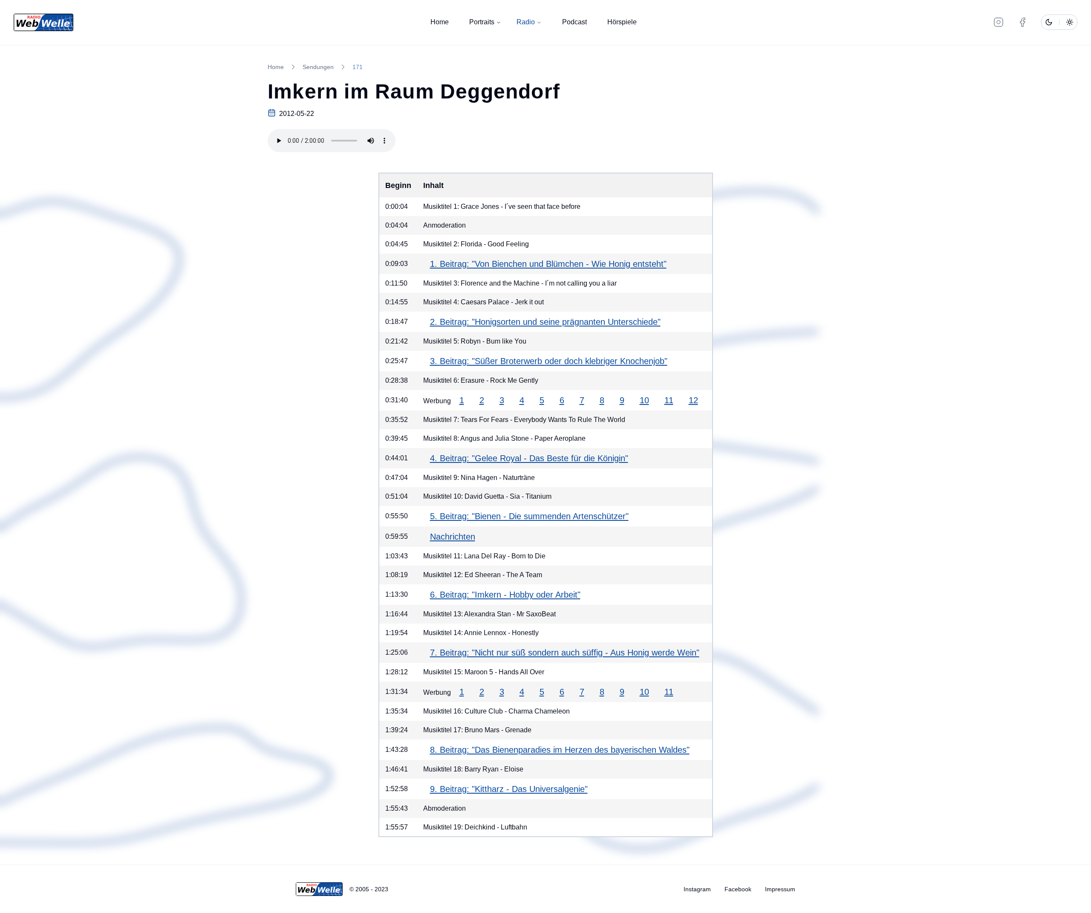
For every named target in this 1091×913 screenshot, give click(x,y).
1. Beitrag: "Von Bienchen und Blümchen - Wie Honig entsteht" (548, 264)
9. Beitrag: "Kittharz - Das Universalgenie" (509, 789)
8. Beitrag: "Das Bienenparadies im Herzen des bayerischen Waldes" (560, 749)
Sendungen (318, 67)
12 (693, 400)
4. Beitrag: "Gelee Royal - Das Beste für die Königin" (529, 458)
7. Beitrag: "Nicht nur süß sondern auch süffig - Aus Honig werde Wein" (564, 652)
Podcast (574, 22)
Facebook (737, 889)
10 (644, 400)
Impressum (780, 889)
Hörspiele (622, 22)
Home (439, 22)
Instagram (697, 889)
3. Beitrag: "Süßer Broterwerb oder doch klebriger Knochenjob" (548, 361)
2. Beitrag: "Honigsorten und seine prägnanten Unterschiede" (545, 321)
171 (357, 67)
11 (668, 400)
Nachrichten (452, 536)
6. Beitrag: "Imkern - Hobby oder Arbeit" (505, 594)
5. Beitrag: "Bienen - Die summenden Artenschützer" (529, 516)
